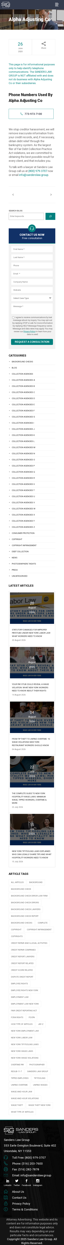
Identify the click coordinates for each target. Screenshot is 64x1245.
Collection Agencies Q (23, 472)
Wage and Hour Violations (25, 1098)
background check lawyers (26, 909)
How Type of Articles (22, 1024)
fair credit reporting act (24, 1010)
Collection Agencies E (23, 404)
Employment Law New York (25, 1004)
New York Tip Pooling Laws (25, 1044)
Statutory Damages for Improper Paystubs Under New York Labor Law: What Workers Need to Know (31, 633)
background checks (21, 923)
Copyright (17, 539)
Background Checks (22, 361)
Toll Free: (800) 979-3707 (29, 1157)
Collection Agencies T (23, 490)
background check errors (25, 902)
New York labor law (21, 1037)
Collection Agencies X (23, 515)
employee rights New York (24, 990)
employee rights (19, 983)
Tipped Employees (20, 1078)
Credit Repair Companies (23, 950)
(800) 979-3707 (37, 171)
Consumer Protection (23, 533)
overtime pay (17, 1064)
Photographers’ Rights (24, 564)
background (36, 882)
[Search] (50, 216)
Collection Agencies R (23, 478)
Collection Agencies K (23, 435)
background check (21, 889)
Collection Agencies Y (23, 521)
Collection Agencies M (23, 447)
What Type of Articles (22, 1112)
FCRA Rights (17, 1017)
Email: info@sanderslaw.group (31, 1175)
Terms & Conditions (25, 1209)
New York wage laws (22, 1051)
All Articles (17, 882)
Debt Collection (20, 551)
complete (43, 923)
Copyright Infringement (24, 545)
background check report (25, 916)
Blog (14, 368)
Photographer (37, 1064)
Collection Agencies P (23, 466)
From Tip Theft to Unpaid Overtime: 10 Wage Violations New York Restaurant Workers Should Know (31, 742)
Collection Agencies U (23, 496)
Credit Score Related (22, 970)
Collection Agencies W (23, 508)
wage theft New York (39, 1105)
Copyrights (17, 936)
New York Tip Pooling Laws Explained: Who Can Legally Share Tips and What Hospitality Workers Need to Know (31, 854)
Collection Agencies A (23, 380)
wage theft (17, 1105)
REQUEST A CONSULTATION (32, 342)
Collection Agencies (22, 374)
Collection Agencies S (23, 484)
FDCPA (32, 1017)
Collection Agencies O (23, 459)
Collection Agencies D (23, 398)
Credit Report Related (22, 963)
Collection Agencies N (23, 453)
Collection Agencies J (23, 429)
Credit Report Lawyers (22, 956)
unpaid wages (40, 1085)
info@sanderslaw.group (33, 175)
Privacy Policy (29, 331)
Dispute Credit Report (22, 977)
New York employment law (25, 1031)
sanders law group (37, 1071)
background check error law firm (29, 896)
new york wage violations (25, 1058)
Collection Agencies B (23, 386)
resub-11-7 (16, 1071)
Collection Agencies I (23, 423)
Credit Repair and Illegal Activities (29, 943)
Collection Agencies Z (23, 527)
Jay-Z (40, 1024)
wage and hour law (21, 1091)
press (15, 570)
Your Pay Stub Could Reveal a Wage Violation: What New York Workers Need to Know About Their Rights (30, 687)
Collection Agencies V (23, 502)
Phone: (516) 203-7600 (27, 1163)
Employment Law (20, 997)
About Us (18, 1191)
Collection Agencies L (23, 441)
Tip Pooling (39, 1078)
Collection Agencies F (23, 410)
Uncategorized (19, 576)
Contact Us (19, 1197)
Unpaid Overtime (19, 1085)
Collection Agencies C (23, 392)
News (14, 557)
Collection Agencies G (23, 417)
